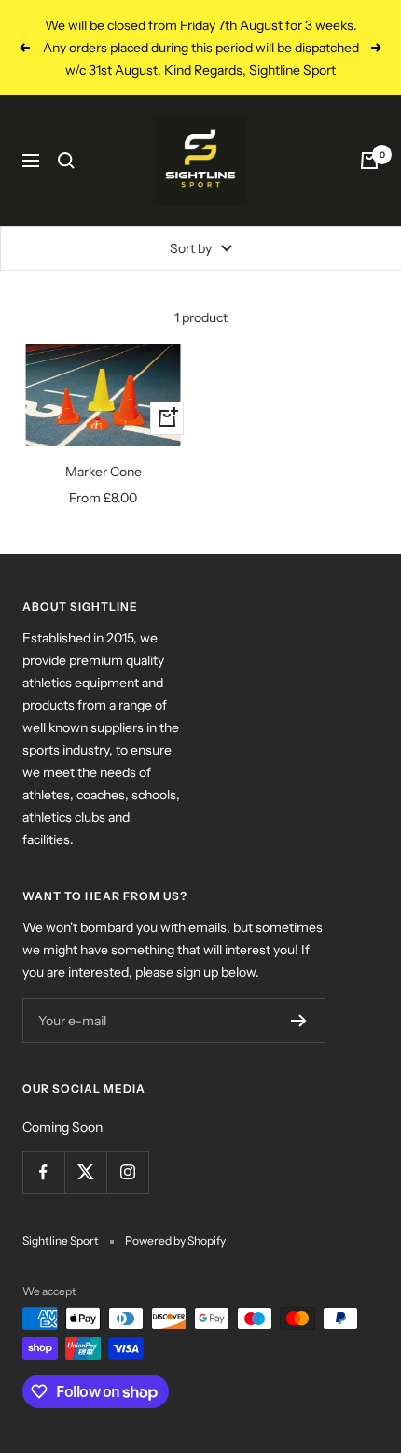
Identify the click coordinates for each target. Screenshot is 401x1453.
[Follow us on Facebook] (43, 1172)
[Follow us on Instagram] (127, 1172)
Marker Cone (103, 471)
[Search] (66, 160)
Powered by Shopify (175, 1241)
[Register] (299, 1020)
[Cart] (369, 160)
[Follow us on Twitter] (85, 1172)
